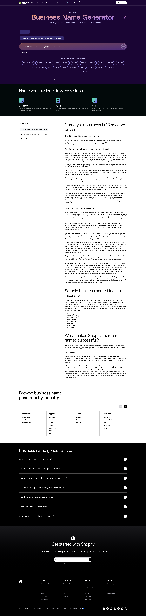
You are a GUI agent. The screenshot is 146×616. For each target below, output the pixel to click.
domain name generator (110, 187)
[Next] (125, 406)
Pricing (53, 3)
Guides (87, 590)
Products (44, 3)
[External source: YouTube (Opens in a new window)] (111, 608)
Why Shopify (34, 3)
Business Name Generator (73, 17)
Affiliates (65, 596)
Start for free (121, 3)
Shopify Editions (45, 587)
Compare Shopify (90, 587)
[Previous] (120, 406)
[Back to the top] (20, 581)
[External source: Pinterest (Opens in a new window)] (126, 608)
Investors (43, 593)
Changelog (88, 599)
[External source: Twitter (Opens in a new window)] (107, 608)
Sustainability (44, 599)
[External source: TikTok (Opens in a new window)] (118, 608)
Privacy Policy (55, 608)
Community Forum (112, 587)
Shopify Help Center (112, 584)
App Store (66, 590)
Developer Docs (67, 584)
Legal (46, 608)
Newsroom (44, 596)
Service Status (111, 593)
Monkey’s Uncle (70, 352)
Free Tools (73, 13)
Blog (86, 584)
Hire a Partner (110, 590)
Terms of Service (37, 608)
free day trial (96, 110)
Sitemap (64, 608)
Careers (43, 590)
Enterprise (60, 3)
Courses (87, 593)
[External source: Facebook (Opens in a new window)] (104, 608)
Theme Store (66, 587)
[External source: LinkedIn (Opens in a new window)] (122, 608)
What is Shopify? (45, 584)
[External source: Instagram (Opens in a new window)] (115, 608)
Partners (65, 593)
